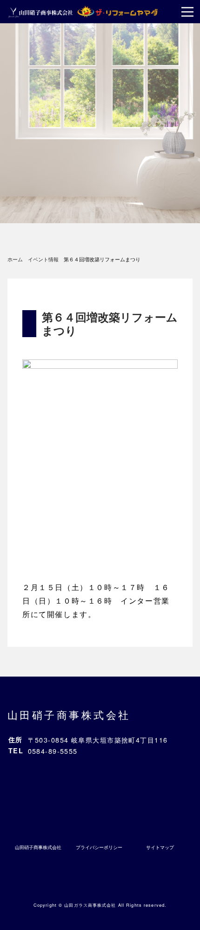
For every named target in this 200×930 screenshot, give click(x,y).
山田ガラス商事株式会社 (90, 905)
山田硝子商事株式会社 (69, 714)
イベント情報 (43, 259)
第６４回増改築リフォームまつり (110, 323)
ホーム (15, 259)
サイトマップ (160, 847)
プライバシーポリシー (99, 847)
